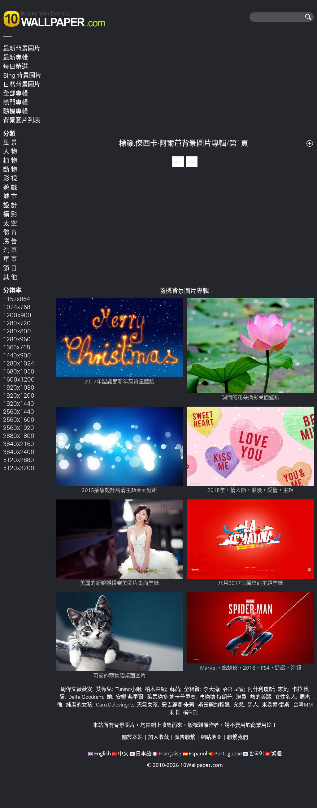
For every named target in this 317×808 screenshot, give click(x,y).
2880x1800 (18, 435)
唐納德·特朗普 (215, 696)
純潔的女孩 (79, 704)
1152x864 (16, 299)
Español (198, 753)
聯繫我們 (237, 737)
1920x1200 (18, 395)
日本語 (143, 753)
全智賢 (192, 689)
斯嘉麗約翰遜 (214, 704)
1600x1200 (19, 379)
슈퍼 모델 (233, 689)
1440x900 (17, 355)
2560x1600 (18, 419)
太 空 (10, 223)
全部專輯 (15, 93)
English (102, 753)
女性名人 (285, 696)
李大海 (211, 689)
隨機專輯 (15, 111)
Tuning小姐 (128, 689)
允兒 (238, 704)
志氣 (283, 689)
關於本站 (132, 737)
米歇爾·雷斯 (275, 704)
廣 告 (10, 241)
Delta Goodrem (85, 696)
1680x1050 (18, 371)
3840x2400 (18, 451)
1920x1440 (18, 403)
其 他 (10, 277)
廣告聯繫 (184, 737)
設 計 (10, 205)
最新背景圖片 (21, 48)
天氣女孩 (147, 704)
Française (169, 753)
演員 (241, 696)
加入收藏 (158, 737)
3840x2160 (18, 443)
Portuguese (228, 753)
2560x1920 (18, 427)
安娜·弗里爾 (129, 696)
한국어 (256, 753)
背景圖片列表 (21, 120)
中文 (123, 753)
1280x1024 (18, 363)
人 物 (10, 151)
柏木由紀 (155, 689)
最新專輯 (15, 57)
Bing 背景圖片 (22, 75)
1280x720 (17, 323)
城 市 (10, 196)
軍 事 (10, 259)
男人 (253, 704)
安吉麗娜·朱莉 (178, 704)
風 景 (10, 142)
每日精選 (15, 66)
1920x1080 (18, 387)
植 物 (10, 160)
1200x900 (17, 315)
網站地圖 (211, 737)
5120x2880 (18, 460)
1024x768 (16, 307)
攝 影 (10, 214)
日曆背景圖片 (21, 84)
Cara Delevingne (114, 704)
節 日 (10, 268)
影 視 (10, 178)
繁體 (276, 753)
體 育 (10, 232)
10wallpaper (57, 18)
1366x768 (16, 347)
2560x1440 (18, 411)
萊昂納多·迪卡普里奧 (171, 696)
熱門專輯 (15, 102)
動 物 (10, 169)
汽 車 (10, 250)
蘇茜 (175, 689)
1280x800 (17, 331)
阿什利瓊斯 (261, 689)
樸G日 (190, 712)
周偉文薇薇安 (76, 689)
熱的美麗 (260, 696)
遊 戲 (10, 187)
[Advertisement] (185, 86)
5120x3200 (18, 468)
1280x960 (17, 339)
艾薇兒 (104, 689)
